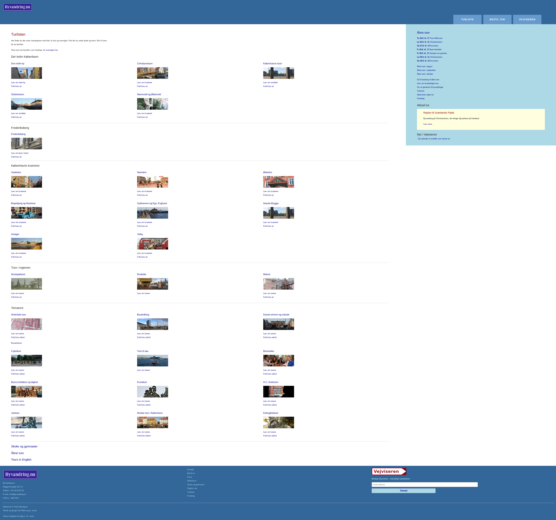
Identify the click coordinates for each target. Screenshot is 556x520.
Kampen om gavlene (432, 53)
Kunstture (142, 382)
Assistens (427, 46)
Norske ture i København (150, 413)
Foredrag (420, 98)
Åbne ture (17, 453)
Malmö (266, 274)
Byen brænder (429, 49)
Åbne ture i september (426, 70)
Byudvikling (143, 314)
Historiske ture (18, 314)
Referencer (191, 481)
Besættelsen (16, 343)
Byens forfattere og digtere (24, 382)
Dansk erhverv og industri (276, 314)
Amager (15, 234)
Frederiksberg (18, 134)
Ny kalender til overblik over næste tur (434, 139)
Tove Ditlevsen (429, 38)
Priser (189, 477)
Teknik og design (10, 510)
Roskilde (141, 274)
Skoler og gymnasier (24, 446)
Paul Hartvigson (21, 507)
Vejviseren (527, 19)
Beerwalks (268, 351)
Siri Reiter (22, 510)
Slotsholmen (17, 94)
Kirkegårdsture (270, 413)
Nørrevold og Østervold (149, 94)
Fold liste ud (16, 86)
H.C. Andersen (270, 382)
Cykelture (16, 351)
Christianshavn (145, 63)
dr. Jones (33, 510)
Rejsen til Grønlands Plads (438, 112)
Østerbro (267, 172)
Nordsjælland (18, 274)
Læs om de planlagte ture (427, 83)
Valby (140, 234)
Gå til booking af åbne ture (428, 80)
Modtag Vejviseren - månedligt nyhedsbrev (391, 479)
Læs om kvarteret (144, 82)
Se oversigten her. (50, 50)
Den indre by (17, 63)
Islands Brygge (271, 203)
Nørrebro (141, 172)
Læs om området (270, 82)
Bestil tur (497, 19)
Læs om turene (17, 293)
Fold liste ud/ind (17, 337)
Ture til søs (142, 351)
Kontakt (190, 469)
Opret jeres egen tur (425, 95)
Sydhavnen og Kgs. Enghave (152, 203)
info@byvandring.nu (17, 494)
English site (192, 488)
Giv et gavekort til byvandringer (430, 87)
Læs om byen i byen (19, 153)
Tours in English (21, 459)
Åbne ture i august (424, 66)
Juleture (15, 413)
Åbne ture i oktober (425, 74)
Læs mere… (428, 124)
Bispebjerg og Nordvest (23, 203)
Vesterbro (16, 172)
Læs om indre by (18, 82)
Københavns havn (272, 63)
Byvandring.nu (9, 483)
